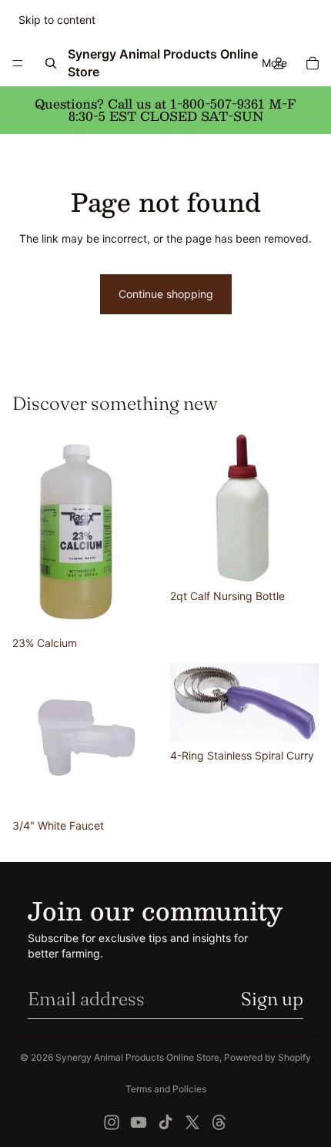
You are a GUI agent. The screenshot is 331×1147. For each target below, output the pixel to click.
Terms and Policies (165, 1089)
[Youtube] (138, 1122)
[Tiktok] (165, 1122)
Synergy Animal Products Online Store (137, 1057)
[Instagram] (111, 1122)
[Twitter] (192, 1122)
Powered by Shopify (267, 1057)
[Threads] (219, 1122)
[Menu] (17, 63)
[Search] (51, 63)
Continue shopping (166, 293)
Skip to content (56, 19)
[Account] (279, 63)
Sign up (272, 999)
